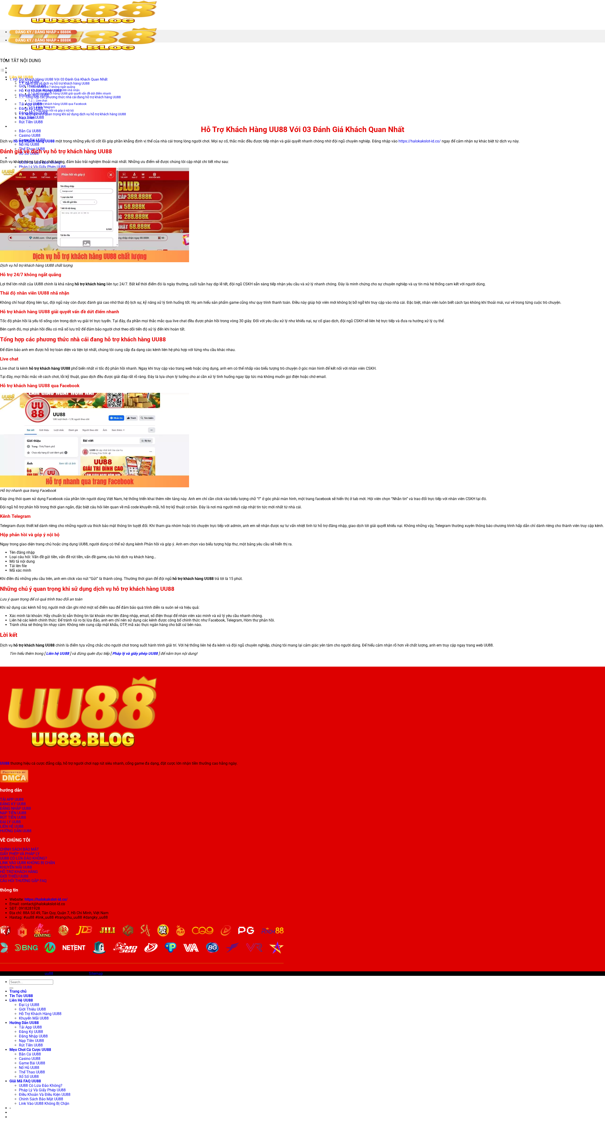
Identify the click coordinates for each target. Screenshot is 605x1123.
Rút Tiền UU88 (31, 122)
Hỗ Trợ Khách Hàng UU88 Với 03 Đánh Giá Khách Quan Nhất (60, 79)
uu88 (49, 973)
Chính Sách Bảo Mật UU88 (41, 1099)
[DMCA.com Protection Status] (14, 781)
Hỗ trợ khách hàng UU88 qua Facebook (61, 104)
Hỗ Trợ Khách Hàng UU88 (40, 1014)
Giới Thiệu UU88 (32, 86)
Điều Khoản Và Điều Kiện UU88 (44, 1094)
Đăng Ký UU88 (31, 108)
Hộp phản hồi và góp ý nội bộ (55, 110)
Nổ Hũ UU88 (29, 144)
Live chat (41, 100)
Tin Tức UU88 (21, 72)
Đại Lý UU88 (29, 1005)
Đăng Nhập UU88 (33, 1036)
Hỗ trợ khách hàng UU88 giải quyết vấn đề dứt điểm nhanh (73, 93)
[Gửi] (11, 988)
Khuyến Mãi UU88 (34, 1018)
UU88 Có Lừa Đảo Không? (40, 1085)
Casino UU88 (29, 135)
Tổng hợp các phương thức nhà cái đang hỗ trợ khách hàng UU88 (73, 97)
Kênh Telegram (45, 107)
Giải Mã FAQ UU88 (25, 158)
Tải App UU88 (30, 104)
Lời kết (30, 118)
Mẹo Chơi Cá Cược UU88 (30, 126)
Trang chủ (17, 68)
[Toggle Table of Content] (3, 71)
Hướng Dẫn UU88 (24, 99)
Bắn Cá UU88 (30, 131)
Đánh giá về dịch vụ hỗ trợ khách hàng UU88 (57, 83)
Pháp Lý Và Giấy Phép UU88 (42, 167)
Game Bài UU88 (32, 1063)
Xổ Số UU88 (29, 1076)
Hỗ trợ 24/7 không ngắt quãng (55, 87)
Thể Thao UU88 (32, 1072)
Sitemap (96, 973)
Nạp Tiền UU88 (31, 1040)
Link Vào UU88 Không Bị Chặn (44, 1103)
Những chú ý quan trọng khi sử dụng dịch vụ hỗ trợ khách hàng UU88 (75, 114)
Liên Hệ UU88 (21, 1000)
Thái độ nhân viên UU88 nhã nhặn (58, 90)
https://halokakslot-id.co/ (419, 141)
